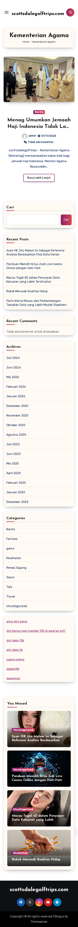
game (10, 548)
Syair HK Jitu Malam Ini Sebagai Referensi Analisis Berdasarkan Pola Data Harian (35, 252)
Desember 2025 (17, 406)
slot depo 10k (15, 640)
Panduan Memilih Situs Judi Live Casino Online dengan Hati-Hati (34, 266)
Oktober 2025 (15, 425)
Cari (10, 207)
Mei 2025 (12, 463)
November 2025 (17, 415)
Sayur (10, 577)
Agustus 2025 (16, 434)
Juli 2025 (13, 444)
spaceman (13, 678)
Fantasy (12, 539)
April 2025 (13, 473)
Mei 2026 (12, 377)
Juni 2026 (13, 367)
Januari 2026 (15, 396)
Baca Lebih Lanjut (39, 177)
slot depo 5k (14, 650)
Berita (39, 112)
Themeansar (38, 921)
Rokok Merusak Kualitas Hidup (27, 291)
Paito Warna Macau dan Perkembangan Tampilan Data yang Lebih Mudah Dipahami (36, 303)
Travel (10, 596)
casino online (15, 659)
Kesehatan (13, 558)
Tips (9, 587)
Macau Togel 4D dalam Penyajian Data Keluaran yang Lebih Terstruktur (33, 279)
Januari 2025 (15, 492)
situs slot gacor (16, 621)
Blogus (59, 916)
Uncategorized (16, 606)
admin (32, 135)
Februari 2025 (16, 482)
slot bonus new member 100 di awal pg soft (35, 631)
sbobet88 (12, 669)
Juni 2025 (13, 454)
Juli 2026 (13, 358)
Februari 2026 (16, 386)
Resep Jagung (16, 567)
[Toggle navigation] (6, 12)
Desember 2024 (17, 502)
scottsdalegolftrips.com (38, 13)
